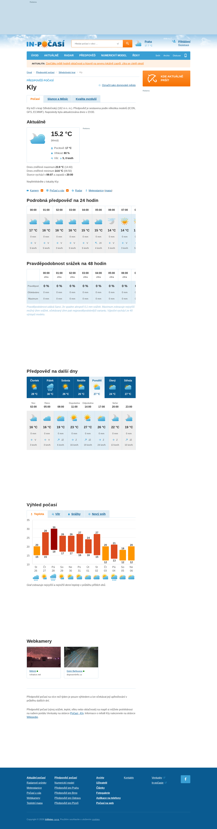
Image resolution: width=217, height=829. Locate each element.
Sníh (158, 55)
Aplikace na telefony (108, 798)
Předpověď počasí (45, 72)
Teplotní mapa (35, 803)
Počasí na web (105, 803)
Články (100, 787)
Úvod (29, 72)
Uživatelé (101, 782)
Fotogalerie (103, 793)
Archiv (166, 55)
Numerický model (64, 782)
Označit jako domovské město (119, 85)
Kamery (34, 190)
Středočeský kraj (67, 72)
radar (69, 55)
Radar (78, 190)
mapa (108, 190)
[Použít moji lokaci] (118, 44)
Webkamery (33, 798)
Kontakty (129, 777)
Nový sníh (99, 514)
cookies (96, 819)
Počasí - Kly (77, 713)
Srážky (76, 514)
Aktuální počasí (36, 777)
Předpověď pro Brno (65, 793)
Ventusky (157, 777)
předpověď (87, 55)
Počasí (35, 99)
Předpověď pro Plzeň (66, 803)
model (114, 55)
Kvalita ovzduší (86, 99)
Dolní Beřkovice (74, 671)
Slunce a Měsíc (57, 99)
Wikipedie (32, 717)
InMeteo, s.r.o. (52, 819)
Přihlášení (184, 41)
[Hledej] (127, 43)
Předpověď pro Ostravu (67, 798)
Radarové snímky (36, 782)
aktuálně (51, 55)
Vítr (57, 514)
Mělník (32, 671)
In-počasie (157, 782)
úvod (35, 55)
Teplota (39, 514)
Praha (148, 41)
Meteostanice (96, 190)
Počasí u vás (57, 190)
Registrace (183, 45)
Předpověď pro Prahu (66, 787)
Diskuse (177, 55)
